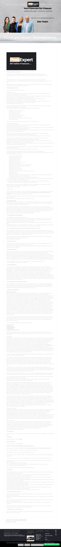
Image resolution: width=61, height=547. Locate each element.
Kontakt (24, 9)
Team (11, 4)
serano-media (22, 535)
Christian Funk (7, 535)
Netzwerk (49, 4)
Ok (20, 544)
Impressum (47, 533)
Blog (29, 9)
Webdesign (43, 4)
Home (7, 4)
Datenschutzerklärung (37, 544)
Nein (27, 544)
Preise (15, 4)
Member (34, 9)
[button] (52, 544)
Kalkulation (22, 4)
